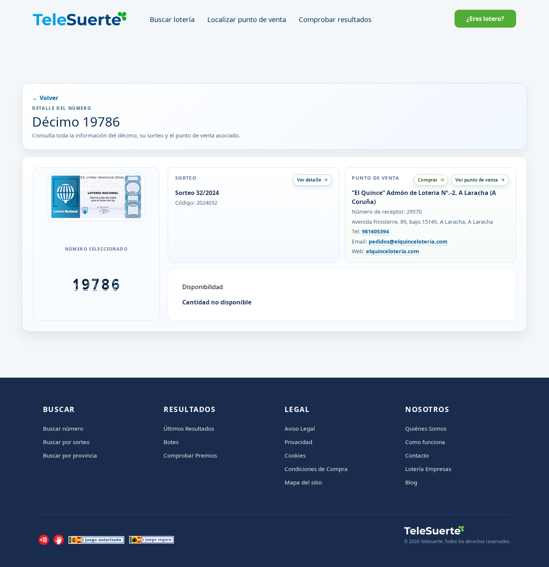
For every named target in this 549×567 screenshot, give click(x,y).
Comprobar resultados (335, 19)
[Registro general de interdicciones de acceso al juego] (58, 540)
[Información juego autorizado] (96, 540)
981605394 (375, 231)
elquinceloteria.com (392, 251)
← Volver (45, 98)
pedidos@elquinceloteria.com (408, 241)
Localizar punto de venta (246, 19)
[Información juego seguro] (151, 540)
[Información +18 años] (43, 540)
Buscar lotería (172, 19)
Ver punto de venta (476, 180)
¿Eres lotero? (485, 19)
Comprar (427, 180)
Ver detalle (309, 180)
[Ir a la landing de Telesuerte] (457, 530)
